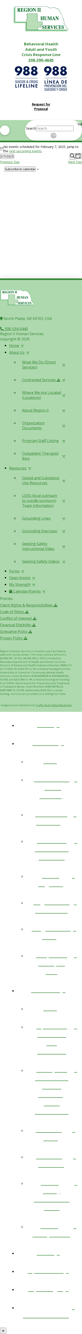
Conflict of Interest (16, 618)
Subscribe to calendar (20, 169)
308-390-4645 (41, 60)
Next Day (75, 162)
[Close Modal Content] (3, 1331)
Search (31, 128)
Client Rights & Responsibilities (27, 605)
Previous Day (10, 162)
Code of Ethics (12, 611)
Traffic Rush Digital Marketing (54, 705)
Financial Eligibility (16, 624)
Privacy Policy (12, 638)
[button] (5, 130)
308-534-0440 (16, 328)
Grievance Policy (14, 631)
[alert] (41, 149)
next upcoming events (25, 151)
